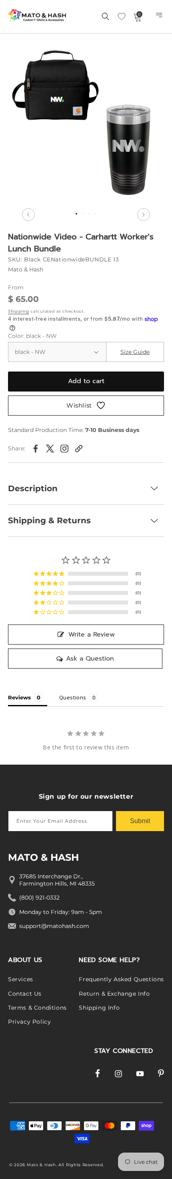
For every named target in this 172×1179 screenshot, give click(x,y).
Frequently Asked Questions (121, 979)
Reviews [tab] (19, 697)
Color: (32, 335)
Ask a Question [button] (90, 658)
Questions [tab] (72, 697)
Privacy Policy (29, 1021)
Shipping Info (99, 1007)
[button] (160, 17)
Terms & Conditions (37, 1007)
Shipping (18, 311)
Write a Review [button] (91, 634)
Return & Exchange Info (114, 993)
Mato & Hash (41, 1164)
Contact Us (25, 993)
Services (20, 979)
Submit (140, 820)
